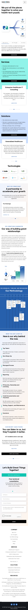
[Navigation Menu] (24, 2)
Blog (14, 549)
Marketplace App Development (14, 562)
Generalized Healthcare (14, 575)
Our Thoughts (14, 540)
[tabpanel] (14, 94)
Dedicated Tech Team (14, 564)
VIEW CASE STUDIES (14, 460)
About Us (14, 538)
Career (14, 547)
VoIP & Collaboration (14, 560)
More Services (13, 567)
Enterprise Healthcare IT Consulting (14, 557)
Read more (14, 455)
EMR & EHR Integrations (14, 578)
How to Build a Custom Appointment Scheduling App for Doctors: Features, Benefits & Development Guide (14, 601)
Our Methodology (14, 542)
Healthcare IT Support (14, 555)
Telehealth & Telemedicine (14, 573)
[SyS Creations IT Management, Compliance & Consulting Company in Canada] (6, 2)
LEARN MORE (14, 102)
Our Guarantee (14, 544)
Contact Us (6, 214)
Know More (14, 54)
